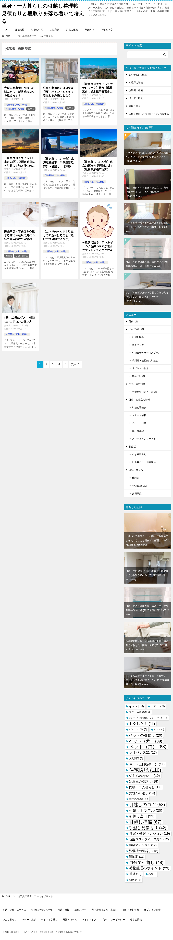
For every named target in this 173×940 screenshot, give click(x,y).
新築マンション (143, 845)
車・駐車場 (138, 431)
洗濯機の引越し (143, 851)
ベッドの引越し (145, 735)
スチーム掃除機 (140, 712)
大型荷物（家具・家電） (17, 104)
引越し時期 (37, 29)
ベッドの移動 (136, 98)
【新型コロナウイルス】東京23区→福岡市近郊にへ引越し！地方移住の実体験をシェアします (19, 162)
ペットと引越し (140, 423)
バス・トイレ (138, 729)
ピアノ (159, 729)
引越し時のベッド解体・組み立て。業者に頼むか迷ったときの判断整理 (147, 192)
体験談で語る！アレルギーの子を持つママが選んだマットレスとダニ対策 (97, 246)
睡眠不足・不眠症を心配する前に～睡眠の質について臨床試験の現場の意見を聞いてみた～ (19, 235)
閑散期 (135, 879)
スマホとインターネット (145, 438)
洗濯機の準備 (136, 90)
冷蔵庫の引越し (143, 781)
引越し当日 (141, 816)
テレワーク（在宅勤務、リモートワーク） (148, 718)
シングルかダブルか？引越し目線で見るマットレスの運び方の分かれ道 (147, 296)
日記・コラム (22, 256)
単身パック (138, 345)
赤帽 (152, 874)
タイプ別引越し (137, 329)
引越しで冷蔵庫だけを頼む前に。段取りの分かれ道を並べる (147, 575)
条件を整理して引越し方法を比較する (149, 113)
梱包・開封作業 (137, 384)
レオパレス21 (143, 752)
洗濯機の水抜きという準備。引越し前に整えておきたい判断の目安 (147, 645)
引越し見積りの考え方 (14, 909)
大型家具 (54, 29)
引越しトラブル (145, 810)
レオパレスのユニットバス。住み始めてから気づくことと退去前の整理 (147, 540)
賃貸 (135, 874)
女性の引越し (142, 793)
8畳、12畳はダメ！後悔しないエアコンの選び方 (20, 319)
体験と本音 (107, 29)
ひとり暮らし (139, 454)
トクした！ (142, 724)
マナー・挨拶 (139, 415)
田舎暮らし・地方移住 (94, 104)
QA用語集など (139, 485)
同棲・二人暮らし (145, 787)
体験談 (135, 477)
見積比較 (19, 29)
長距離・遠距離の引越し (145, 360)
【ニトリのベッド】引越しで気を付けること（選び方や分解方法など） (58, 235)
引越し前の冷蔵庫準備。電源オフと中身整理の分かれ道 (147, 610)
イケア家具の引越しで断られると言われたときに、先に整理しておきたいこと (147, 157)
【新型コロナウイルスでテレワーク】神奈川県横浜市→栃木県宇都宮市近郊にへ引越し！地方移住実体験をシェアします (97, 88)
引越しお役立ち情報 (15, 109)
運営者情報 (136, 919)
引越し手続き (139, 407)
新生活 (31, 109)
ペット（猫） (147, 746)
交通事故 (137, 493)
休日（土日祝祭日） (147, 764)
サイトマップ (89, 919)
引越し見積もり (147, 828)
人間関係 (136, 758)
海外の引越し (139, 376)
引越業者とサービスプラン (146, 352)
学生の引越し (138, 798)
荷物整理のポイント (149, 868)
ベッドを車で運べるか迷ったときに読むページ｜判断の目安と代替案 (147, 226)
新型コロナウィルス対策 (149, 839)
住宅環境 (145, 770)
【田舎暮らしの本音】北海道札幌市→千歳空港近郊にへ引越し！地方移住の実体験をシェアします (58, 162)
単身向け (89, 29)
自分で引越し (146, 862)
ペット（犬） (145, 741)
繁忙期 (136, 856)
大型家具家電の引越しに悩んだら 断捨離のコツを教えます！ (19, 91)
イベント (136, 706)
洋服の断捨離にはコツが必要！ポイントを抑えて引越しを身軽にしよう (58, 91)
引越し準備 (145, 822)
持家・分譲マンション (149, 833)
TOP (5, 29)
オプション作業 (140, 368)
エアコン (158, 706)
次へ (74, 364)
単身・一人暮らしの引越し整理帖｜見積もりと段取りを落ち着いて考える (43, 13)
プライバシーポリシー (113, 919)
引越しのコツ (147, 804)
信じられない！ (144, 775)
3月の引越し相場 (138, 74)
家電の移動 (72, 29)
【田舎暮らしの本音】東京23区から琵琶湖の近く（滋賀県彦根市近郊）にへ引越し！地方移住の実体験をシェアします (97, 165)
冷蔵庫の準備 (136, 82)
